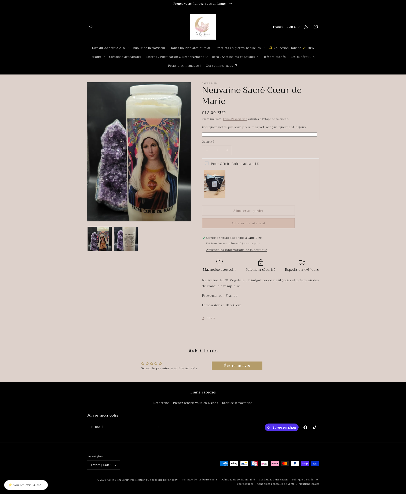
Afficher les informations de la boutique (236, 249)
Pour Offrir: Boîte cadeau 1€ (235, 164)
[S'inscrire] (158, 427)
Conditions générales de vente (276, 484)
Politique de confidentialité (238, 480)
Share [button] (211, 318)
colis (114, 415)
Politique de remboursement (199, 480)
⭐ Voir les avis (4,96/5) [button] (26, 484)
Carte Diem (114, 480)
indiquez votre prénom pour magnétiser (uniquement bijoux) (254, 127)
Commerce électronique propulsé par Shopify (150, 480)
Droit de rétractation (237, 402)
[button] (91, 27)
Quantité (208, 142)
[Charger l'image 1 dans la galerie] (100, 239)
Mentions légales (309, 484)
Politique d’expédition (305, 480)
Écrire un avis (237, 366)
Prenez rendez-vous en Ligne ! (195, 402)
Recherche (161, 402)
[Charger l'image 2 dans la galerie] (126, 239)
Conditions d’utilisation (273, 480)
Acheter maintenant (248, 223)
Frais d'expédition (235, 119)
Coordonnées (245, 484)
